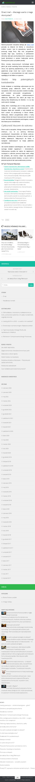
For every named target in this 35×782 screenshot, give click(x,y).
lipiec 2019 (6, 479)
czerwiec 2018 (7, 513)
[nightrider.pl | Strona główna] (10, 2)
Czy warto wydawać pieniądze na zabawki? (18, 637)
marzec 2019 (7, 496)
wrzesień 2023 (7, 405)
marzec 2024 (7, 401)
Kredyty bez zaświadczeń (8, 366)
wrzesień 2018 (7, 500)
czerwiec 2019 (7, 483)
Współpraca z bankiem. (6, 712)
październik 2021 (8, 418)
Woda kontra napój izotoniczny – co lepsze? (18, 661)
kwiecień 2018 (7, 522)
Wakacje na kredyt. (5, 739)
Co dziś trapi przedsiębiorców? (9, 733)
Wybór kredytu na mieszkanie (10, 357)
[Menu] (32, 2)
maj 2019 (5, 487)
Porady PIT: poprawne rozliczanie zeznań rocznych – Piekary (17, 768)
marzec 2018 (7, 526)
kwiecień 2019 (7, 492)
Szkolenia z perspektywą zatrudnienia (11, 708)
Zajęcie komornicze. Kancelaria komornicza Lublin (15, 351)
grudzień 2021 (7, 414)
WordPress (13, 780)
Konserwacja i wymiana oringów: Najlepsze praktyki (18, 326)
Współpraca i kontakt (9, 301)
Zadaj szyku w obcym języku (9, 354)
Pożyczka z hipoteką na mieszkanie (10, 749)
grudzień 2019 (7, 457)
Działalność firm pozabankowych (9, 736)
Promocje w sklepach (6, 752)
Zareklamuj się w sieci (11, 200)
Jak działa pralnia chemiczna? (8, 727)
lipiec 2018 (6, 509)
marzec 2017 (7, 569)
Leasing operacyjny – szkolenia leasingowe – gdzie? (15, 705)
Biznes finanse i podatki (9, 7)
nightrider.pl (9, 19)
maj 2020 (5, 440)
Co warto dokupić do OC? (7, 743)
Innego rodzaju (7, 602)
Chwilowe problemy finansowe (9, 759)
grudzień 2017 (7, 539)
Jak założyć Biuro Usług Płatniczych (10, 755)
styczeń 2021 (7, 427)
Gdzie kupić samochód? (13, 625)
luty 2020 (5, 448)
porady (7, 219)
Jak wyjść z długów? (12, 686)
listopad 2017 (7, 543)
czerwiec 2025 (7, 392)
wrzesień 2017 (7, 552)
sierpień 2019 (7, 474)
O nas (4, 296)
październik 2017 (8, 548)
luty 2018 (5, 530)
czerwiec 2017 (7, 565)
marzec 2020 (7, 444)
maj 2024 (5, 397)
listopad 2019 (7, 461)
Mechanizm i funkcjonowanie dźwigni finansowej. (17, 336)
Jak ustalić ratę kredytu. (11, 191)
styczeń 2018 (7, 535)
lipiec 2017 (6, 561)
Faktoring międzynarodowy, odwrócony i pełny (13, 723)
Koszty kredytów (9, 180)
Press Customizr (26, 780)
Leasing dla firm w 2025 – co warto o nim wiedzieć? (18, 321)
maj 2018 (5, 518)
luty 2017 (5, 574)
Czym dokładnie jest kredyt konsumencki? (13, 369)
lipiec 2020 (6, 435)
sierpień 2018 (7, 505)
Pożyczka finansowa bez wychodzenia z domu (13, 746)
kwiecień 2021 (7, 422)
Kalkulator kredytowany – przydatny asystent (13, 762)
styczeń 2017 (7, 578)
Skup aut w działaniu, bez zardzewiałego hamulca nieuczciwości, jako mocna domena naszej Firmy (8, 247)
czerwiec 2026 (7, 388)
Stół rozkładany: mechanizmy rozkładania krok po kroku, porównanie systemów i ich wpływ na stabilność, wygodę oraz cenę (17, 315)
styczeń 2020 (7, 453)
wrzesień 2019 (7, 470)
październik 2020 (8, 431)
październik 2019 (8, 466)
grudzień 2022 (7, 409)
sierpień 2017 (7, 556)
